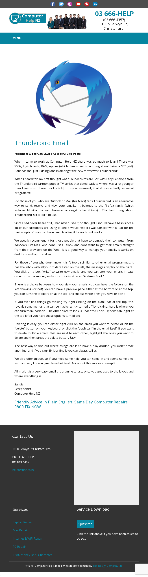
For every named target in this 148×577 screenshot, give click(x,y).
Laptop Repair (22, 522)
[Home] (27, 18)
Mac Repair (20, 530)
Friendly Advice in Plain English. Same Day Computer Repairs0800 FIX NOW (71, 404)
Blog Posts (74, 153)
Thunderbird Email (41, 143)
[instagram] (69, 4)
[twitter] (61, 4)
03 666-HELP (114, 13)
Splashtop (85, 524)
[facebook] (52, 4)
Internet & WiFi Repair (28, 538)
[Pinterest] (86, 4)
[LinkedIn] (95, 4)
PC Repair (19, 547)
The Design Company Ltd (108, 565)
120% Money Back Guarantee (33, 555)
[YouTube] (78, 4)
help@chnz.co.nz (23, 470)
